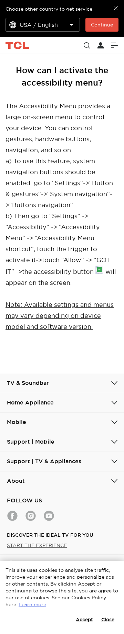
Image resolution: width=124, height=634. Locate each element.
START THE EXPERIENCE (37, 545)
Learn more (32, 604)
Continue (102, 25)
